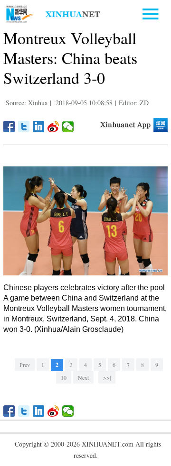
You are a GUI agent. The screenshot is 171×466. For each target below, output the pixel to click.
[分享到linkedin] (39, 126)
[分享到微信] (68, 126)
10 (63, 377)
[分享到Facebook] (9, 126)
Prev (24, 364)
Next (83, 377)
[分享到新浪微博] (53, 126)
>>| (107, 377)
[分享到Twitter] (24, 126)
